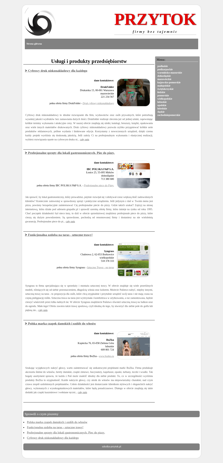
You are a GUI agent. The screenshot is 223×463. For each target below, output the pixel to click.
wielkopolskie (164, 98)
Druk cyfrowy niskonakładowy (98, 103)
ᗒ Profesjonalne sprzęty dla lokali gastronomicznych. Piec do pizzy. (70, 153)
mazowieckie (164, 79)
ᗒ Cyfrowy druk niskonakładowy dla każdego (56, 70)
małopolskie (163, 85)
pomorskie (163, 95)
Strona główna (34, 43)
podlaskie (162, 66)
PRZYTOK (155, 22)
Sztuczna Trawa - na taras (100, 267)
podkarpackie (165, 69)
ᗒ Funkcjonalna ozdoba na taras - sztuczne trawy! (59, 235)
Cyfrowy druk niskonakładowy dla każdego (53, 437)
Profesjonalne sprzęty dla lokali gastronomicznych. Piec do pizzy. (66, 432)
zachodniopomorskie (168, 115)
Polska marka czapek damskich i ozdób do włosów (57, 422)
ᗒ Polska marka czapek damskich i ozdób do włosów (60, 323)
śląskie (161, 111)
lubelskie (162, 108)
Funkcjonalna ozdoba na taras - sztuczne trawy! (55, 427)
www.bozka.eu (106, 356)
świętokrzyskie (165, 89)
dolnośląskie (164, 76)
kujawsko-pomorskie (169, 82)
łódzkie (161, 92)
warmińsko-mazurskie (169, 72)
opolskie (161, 105)
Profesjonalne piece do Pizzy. (99, 185)
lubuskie (162, 102)
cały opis (84, 139)
